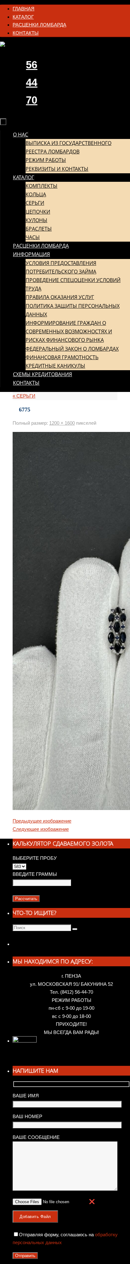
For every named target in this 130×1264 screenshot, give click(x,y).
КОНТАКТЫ (25, 33)
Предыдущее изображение (42, 821)
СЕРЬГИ (24, 396)
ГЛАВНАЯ (23, 8)
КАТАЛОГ (23, 17)
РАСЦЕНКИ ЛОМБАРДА (39, 24)
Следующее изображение (41, 829)
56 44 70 (31, 82)
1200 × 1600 (62, 423)
